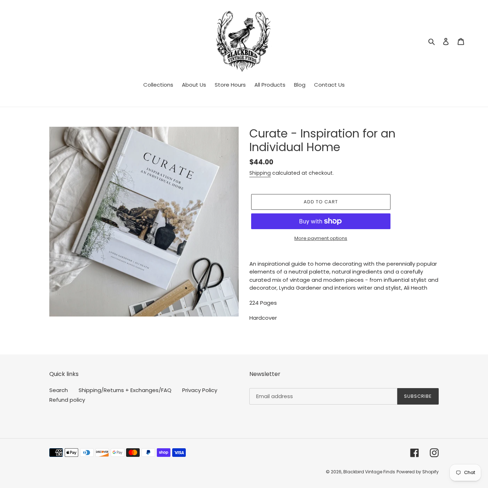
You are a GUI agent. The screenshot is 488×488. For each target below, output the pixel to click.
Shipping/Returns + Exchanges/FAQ (125, 390)
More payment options (320, 238)
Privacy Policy (199, 390)
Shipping (260, 173)
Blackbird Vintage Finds (369, 472)
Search (58, 390)
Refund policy (67, 400)
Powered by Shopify (418, 472)
